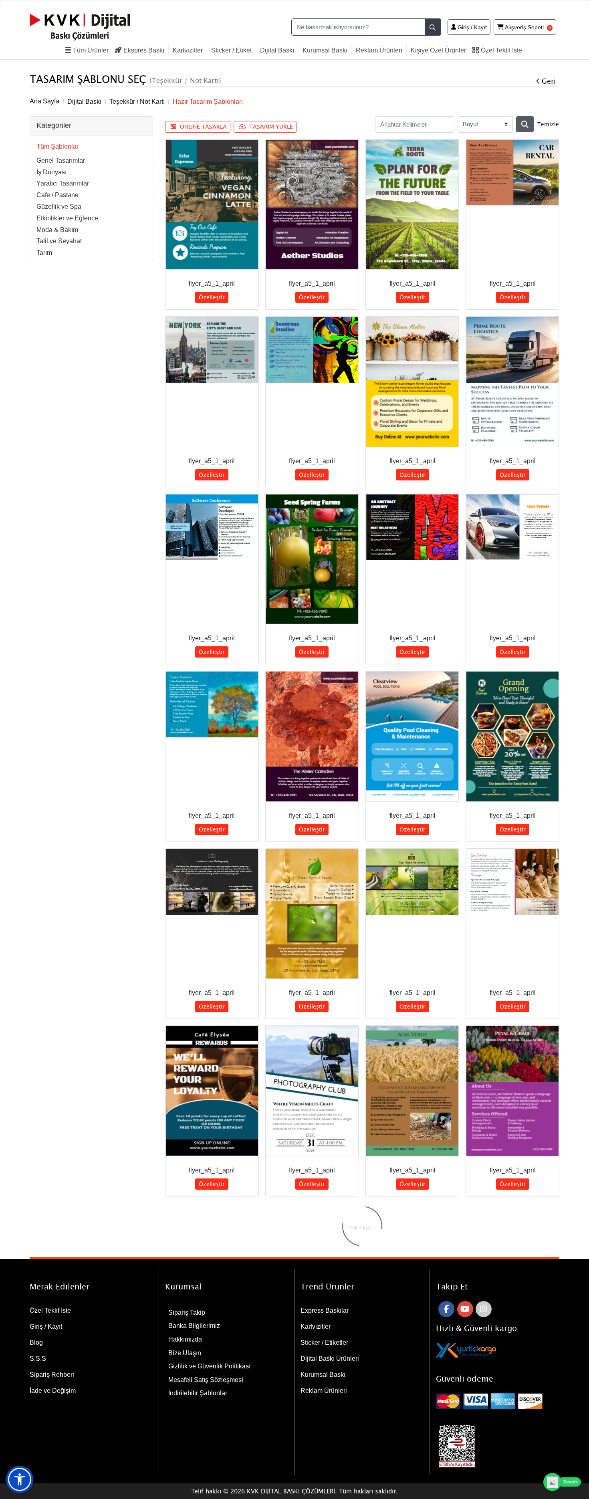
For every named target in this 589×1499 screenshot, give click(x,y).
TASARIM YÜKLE (271, 126)
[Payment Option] (497, 1401)
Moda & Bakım (57, 229)
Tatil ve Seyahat (59, 241)
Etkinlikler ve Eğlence (67, 218)
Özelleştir (212, 297)
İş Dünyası (51, 172)
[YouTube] (465, 1309)
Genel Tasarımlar (60, 160)
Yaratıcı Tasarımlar (62, 183)
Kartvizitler (316, 1326)
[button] (19, 1479)
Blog (36, 1342)
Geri (549, 81)
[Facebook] (446, 1309)
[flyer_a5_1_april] (211, 204)
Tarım (44, 252)
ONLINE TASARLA (203, 126)
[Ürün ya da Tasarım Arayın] (525, 124)
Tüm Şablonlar (57, 146)
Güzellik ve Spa (58, 206)
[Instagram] (484, 1309)
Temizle (548, 124)
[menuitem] (88, 50)
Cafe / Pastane (57, 195)
